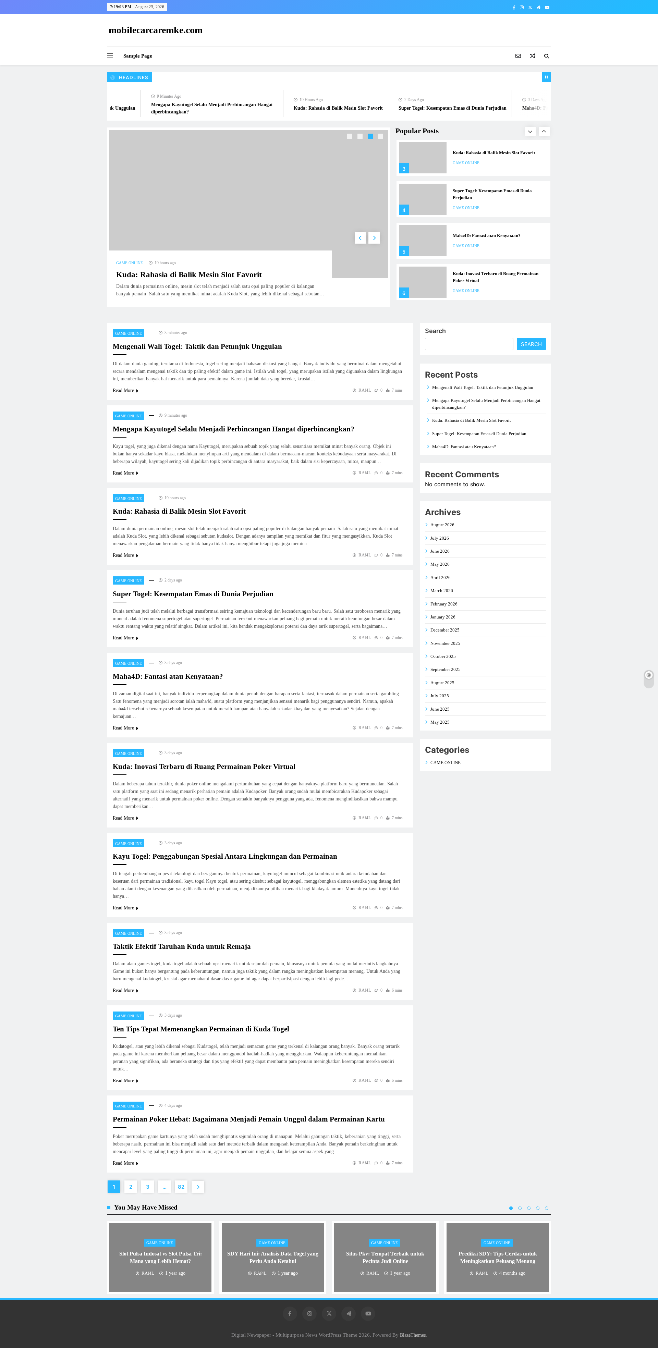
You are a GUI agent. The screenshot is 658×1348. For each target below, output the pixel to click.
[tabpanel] (248, 217)
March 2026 (441, 590)
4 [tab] (381, 137)
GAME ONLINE (129, 263)
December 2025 (445, 630)
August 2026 (442, 524)
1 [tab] (350, 137)
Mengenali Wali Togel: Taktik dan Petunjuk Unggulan (197, 346)
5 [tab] (546, 1208)
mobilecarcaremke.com (156, 30)
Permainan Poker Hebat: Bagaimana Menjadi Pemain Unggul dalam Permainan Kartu (249, 1119)
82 (181, 1187)
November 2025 (445, 643)
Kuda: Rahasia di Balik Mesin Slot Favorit (319, 108)
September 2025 (445, 669)
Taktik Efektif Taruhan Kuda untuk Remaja (182, 946)
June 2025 (440, 709)
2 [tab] (360, 137)
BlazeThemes (413, 1335)
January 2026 (442, 617)
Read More (123, 390)
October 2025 (443, 656)
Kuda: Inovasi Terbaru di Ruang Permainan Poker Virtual (204, 766)
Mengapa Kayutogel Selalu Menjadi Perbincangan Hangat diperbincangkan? (233, 429)
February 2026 (444, 603)
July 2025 (439, 695)
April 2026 (440, 577)
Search (435, 330)
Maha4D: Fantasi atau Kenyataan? (540, 108)
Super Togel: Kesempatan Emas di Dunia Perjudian (434, 108)
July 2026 (439, 538)
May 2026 (440, 564)
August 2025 (442, 682)
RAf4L (364, 390)
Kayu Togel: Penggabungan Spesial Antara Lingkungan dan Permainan (225, 856)
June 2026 (440, 551)
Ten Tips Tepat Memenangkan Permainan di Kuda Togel (201, 1029)
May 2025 (440, 722)
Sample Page (137, 56)
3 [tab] (371, 137)
